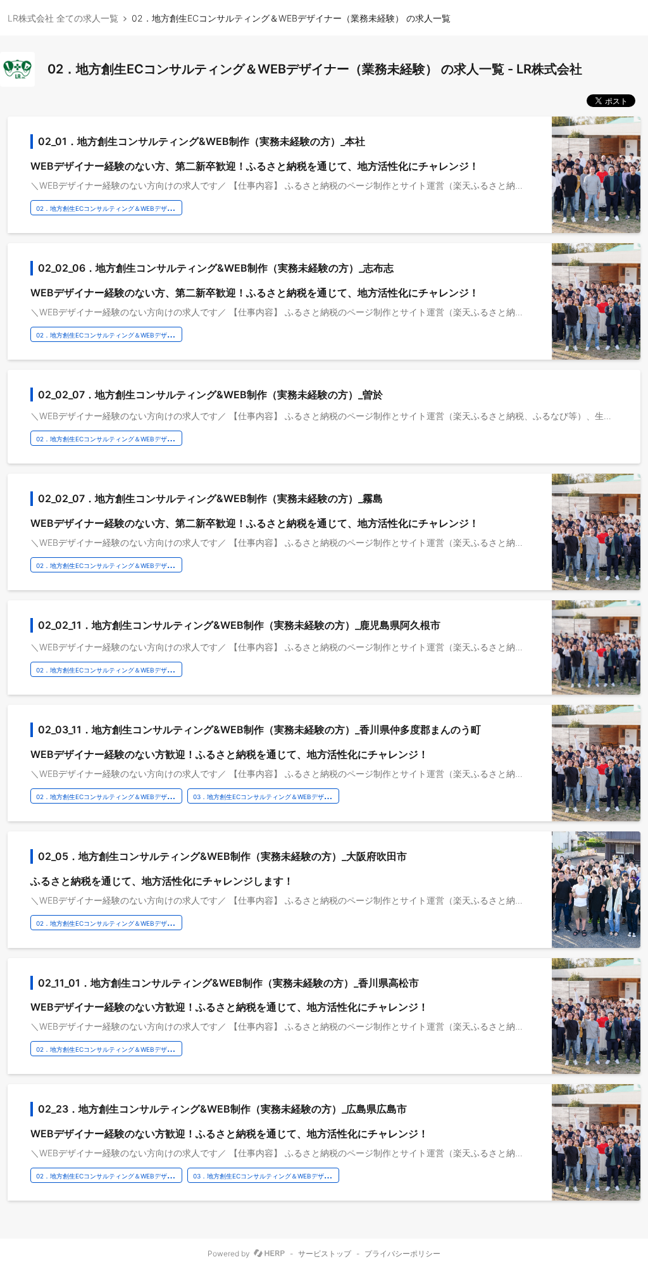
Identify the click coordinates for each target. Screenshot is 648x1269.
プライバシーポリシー (402, 1254)
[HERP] (269, 1253)
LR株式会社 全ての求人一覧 (63, 18)
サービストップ (324, 1254)
